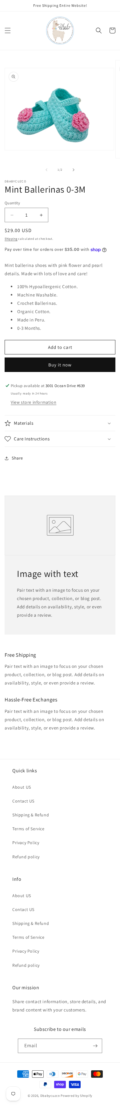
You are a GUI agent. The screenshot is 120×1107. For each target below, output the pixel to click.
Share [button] (17, 458)
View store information (33, 402)
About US (21, 787)
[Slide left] (46, 170)
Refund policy (26, 857)
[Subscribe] (95, 1046)
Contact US (23, 801)
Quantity (12, 203)
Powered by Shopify (76, 1095)
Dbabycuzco (50, 1095)
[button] (7, 30)
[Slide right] (73, 170)
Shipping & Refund (30, 815)
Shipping (11, 239)
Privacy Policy (25, 842)
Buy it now (60, 365)
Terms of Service (28, 828)
